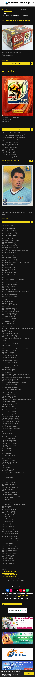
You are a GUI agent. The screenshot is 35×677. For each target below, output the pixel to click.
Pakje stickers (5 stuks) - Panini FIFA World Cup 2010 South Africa (17, 70)
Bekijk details (5, 60)
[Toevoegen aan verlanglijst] (32, 63)
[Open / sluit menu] (2, 3)
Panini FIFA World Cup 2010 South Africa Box (17, 20)
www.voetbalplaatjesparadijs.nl (9, 574)
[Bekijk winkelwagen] (33, 3)
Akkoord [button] (29, 673)
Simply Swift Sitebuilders (22, 596)
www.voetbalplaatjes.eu (8, 573)
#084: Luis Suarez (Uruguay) (11, 160)
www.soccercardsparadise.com (9, 576)
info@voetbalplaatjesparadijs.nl (10, 571)
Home (3, 9)
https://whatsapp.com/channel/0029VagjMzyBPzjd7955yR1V (20, 593)
